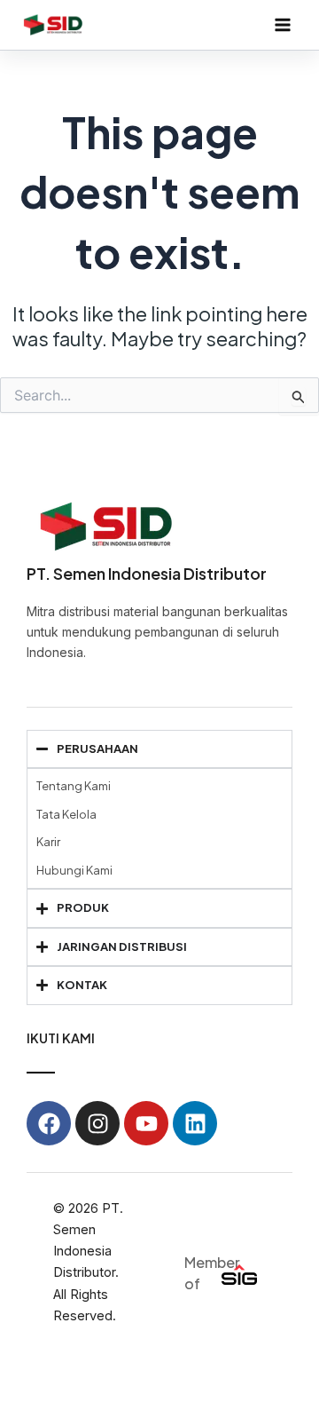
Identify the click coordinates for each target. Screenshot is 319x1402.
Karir (48, 842)
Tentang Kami (73, 786)
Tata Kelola (66, 814)
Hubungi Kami (74, 870)
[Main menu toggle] (282, 25)
